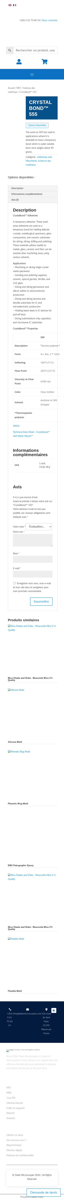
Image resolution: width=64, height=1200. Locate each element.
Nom (16, 553)
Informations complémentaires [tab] (26, 194)
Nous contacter (50, 20)
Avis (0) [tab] (15, 200)
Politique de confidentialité (19, 1155)
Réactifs (10, 1113)
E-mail (17, 568)
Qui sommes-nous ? (16, 1140)
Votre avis (19, 532)
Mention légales (14, 1150)
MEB (8, 1093)
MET (19, 88)
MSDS (16, 426)
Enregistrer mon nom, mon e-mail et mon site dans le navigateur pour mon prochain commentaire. (32, 587)
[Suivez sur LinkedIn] (53, 1010)
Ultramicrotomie (14, 1103)
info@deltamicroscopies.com (27, 1014)
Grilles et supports (15, 1108)
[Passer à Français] (14, 5)
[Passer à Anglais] (10, 5)
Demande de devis (43, 1192)
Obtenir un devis (14, 1135)
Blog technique (13, 1145)
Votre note (19, 527)
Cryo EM (10, 1098)
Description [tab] (17, 188)
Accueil (11, 88)
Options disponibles (37, 125)
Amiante (10, 1118)
